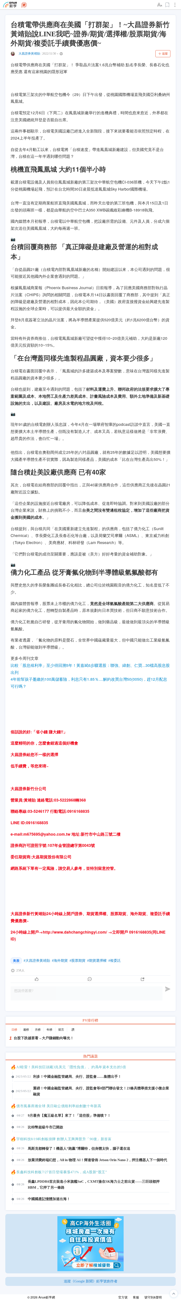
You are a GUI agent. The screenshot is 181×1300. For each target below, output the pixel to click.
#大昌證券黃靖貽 (37, 960)
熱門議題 (90, 1056)
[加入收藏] (167, 4)
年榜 (49, 1029)
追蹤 (165, 53)
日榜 (14, 1029)
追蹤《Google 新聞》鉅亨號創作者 (90, 1281)
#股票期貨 (77, 960)
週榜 (26, 1029)
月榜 (38, 1029)
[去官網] (10, 5)
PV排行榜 (90, 1020)
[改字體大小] (160, 4)
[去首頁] (24, 4)
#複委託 (114, 960)
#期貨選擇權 (97, 960)
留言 (61, 1029)
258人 (20, 970)
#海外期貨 (60, 960)
